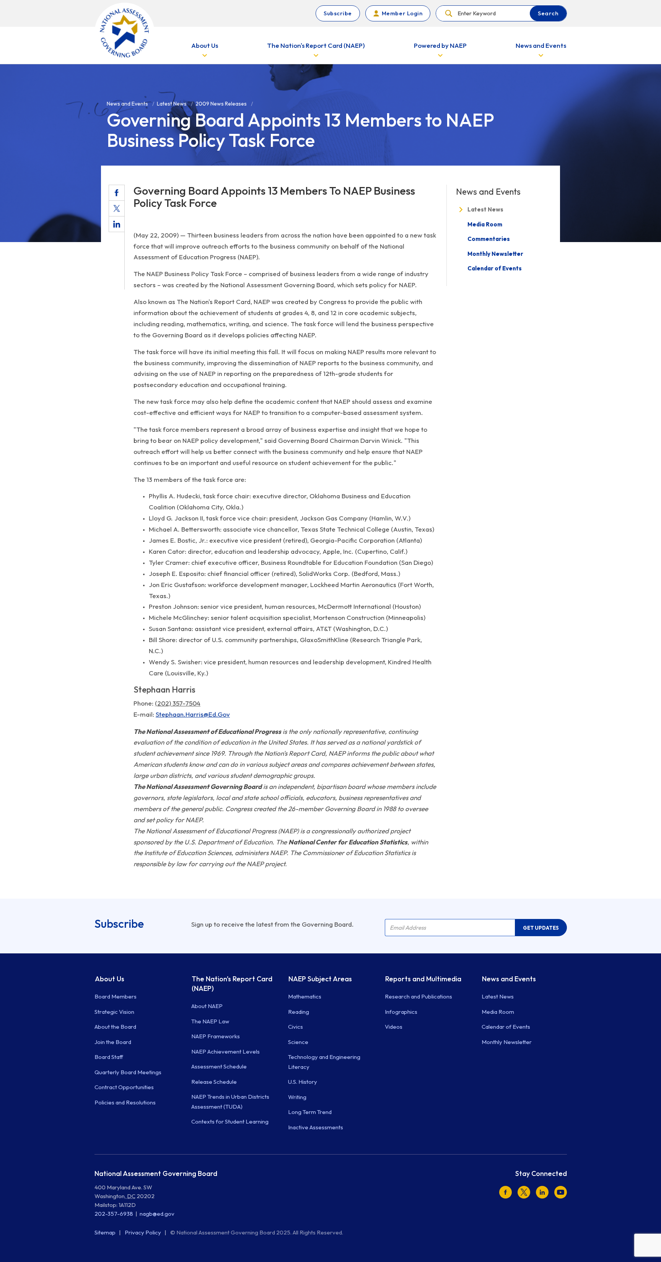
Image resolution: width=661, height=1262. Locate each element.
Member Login (402, 13)
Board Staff (108, 1056)
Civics (295, 1026)
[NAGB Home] (124, 32)
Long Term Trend (310, 1112)
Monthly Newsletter (495, 253)
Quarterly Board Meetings (127, 1072)
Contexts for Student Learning (230, 1121)
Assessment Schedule (219, 1066)
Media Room (484, 224)
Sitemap (105, 1232)
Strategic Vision (114, 1011)
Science (298, 1042)
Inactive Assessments (315, 1127)
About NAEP (207, 1006)
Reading (298, 1011)
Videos (393, 1026)
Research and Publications (418, 996)
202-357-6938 (113, 1213)
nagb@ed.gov (157, 1213)
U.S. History (302, 1081)
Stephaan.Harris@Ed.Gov (193, 714)
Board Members (115, 996)
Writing (297, 1097)
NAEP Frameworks (215, 1036)
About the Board (115, 1026)
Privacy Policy (143, 1232)
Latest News (485, 209)
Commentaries (488, 238)
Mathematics (304, 996)
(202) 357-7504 (177, 703)
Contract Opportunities (124, 1087)
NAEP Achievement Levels (225, 1051)
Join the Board (112, 1042)
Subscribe (338, 13)
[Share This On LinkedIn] (116, 224)
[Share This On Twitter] (116, 208)
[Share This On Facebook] (116, 192)
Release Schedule (214, 1081)
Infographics (401, 1011)
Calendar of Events (494, 268)
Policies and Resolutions (125, 1102)
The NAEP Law (210, 1021)
